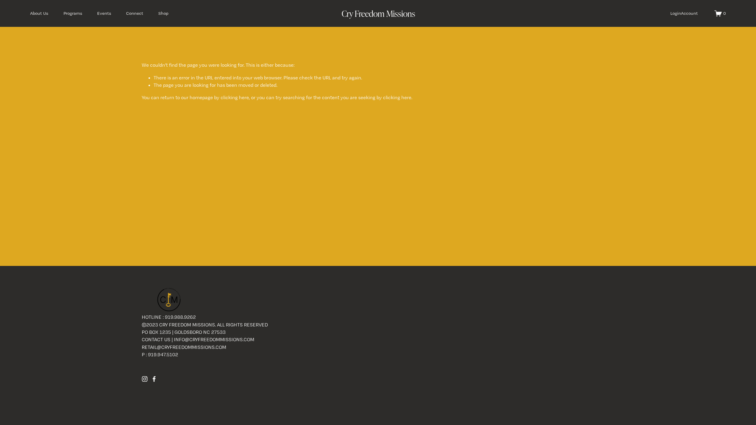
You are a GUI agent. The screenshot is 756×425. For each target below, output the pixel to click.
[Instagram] (145, 379)
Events (104, 13)
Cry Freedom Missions (378, 13)
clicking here (235, 97)
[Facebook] (154, 379)
